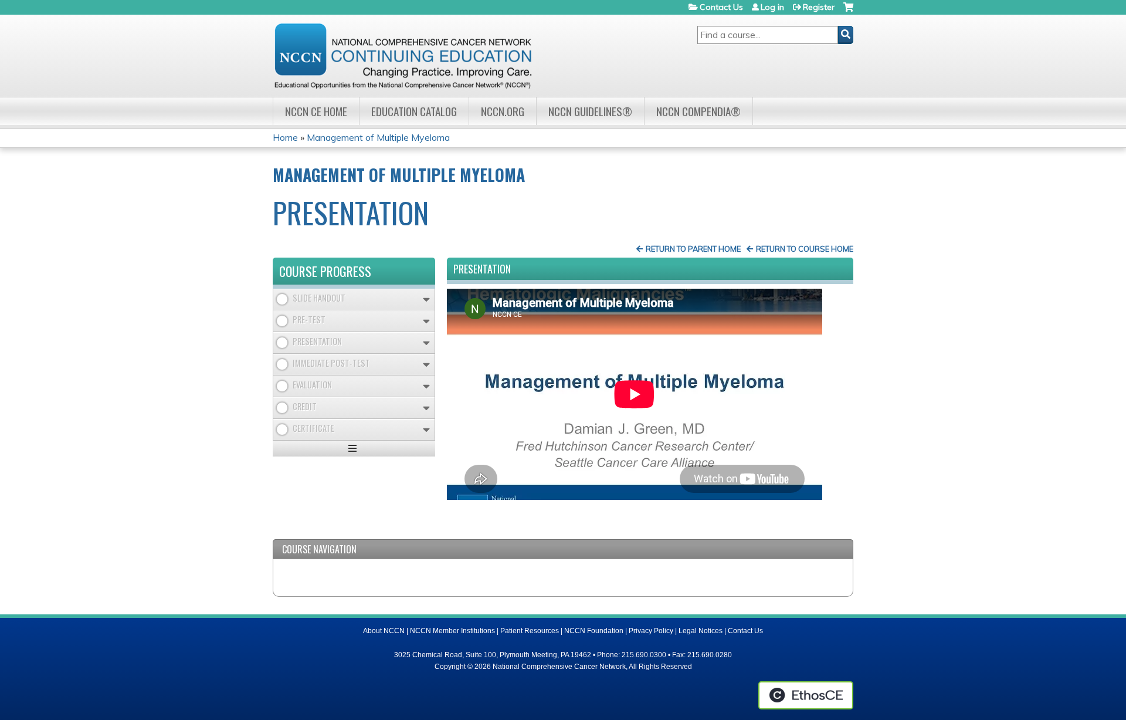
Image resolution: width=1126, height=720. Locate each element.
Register (819, 7)
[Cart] (848, 11)
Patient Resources (529, 631)
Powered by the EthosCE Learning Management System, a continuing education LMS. (805, 695)
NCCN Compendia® (698, 111)
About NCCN (384, 631)
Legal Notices (701, 631)
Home (285, 137)
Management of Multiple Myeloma (378, 137)
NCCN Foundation (593, 631)
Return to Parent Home (693, 248)
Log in (772, 7)
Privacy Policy (651, 631)
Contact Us (721, 7)
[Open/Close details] (426, 299)
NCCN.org (502, 111)
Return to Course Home (804, 248)
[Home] (403, 56)
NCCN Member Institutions (452, 631)
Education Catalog (414, 111)
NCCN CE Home (316, 111)
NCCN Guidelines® (590, 111)
